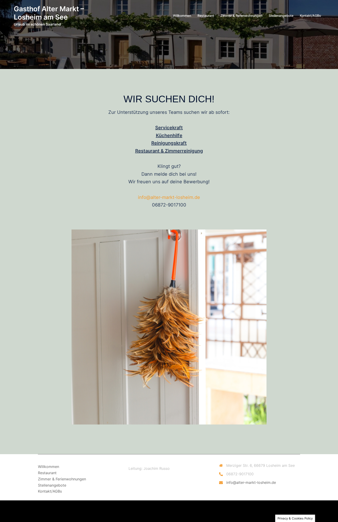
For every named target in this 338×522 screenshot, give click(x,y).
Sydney (44, 514)
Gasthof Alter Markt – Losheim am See (49, 13)
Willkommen (182, 15)
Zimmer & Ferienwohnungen (241, 15)
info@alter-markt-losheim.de (169, 197)
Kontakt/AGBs (310, 15)
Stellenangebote (281, 15)
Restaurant (206, 15)
